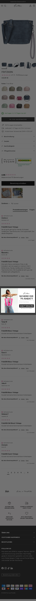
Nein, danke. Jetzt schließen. (26, 308)
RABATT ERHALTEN (26, 306)
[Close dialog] (34, 289)
